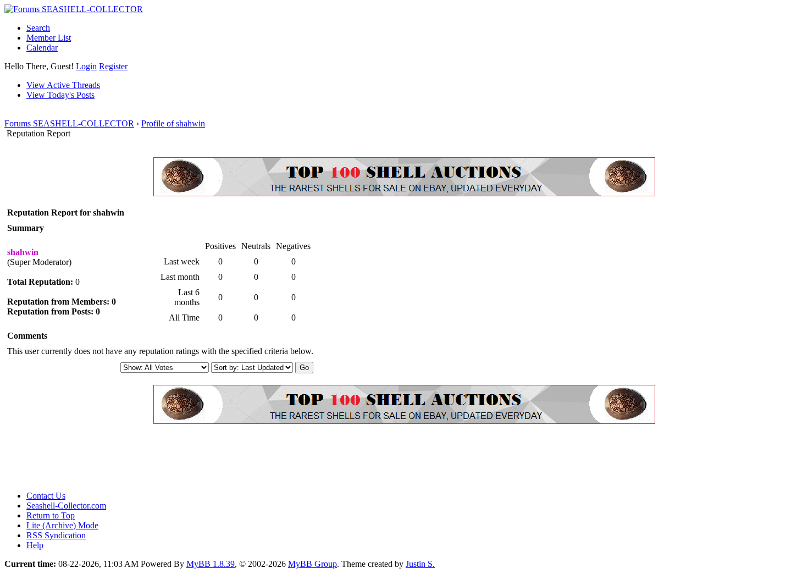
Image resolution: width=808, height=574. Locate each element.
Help (34, 545)
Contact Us (45, 495)
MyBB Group (312, 564)
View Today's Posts (60, 95)
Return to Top (50, 515)
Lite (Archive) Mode (62, 525)
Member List (48, 37)
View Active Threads (63, 85)
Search (38, 27)
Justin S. (420, 564)
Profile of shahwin (173, 123)
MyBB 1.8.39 (210, 564)
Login (86, 66)
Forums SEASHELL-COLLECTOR (69, 123)
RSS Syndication (56, 535)
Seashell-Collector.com (66, 505)
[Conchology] (404, 193)
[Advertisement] (204, 457)
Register (113, 66)
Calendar (42, 47)
